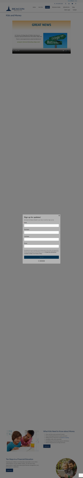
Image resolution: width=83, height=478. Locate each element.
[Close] (59, 215)
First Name (26, 229)
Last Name (26, 236)
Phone (25, 243)
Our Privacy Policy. (37, 253)
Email (25, 222)
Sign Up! (41, 257)
